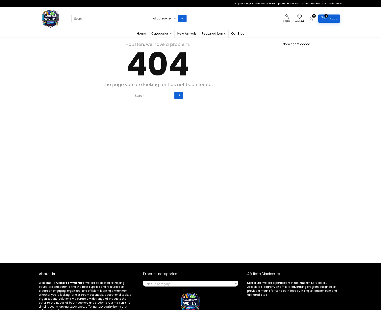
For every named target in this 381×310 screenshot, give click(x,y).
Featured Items (214, 33)
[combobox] (190, 284)
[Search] (182, 18)
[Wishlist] (299, 17)
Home (141, 33)
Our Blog (237, 33)
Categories (160, 33)
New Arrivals (186, 33)
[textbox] (190, 284)
